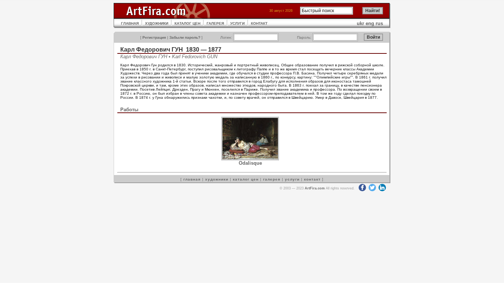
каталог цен (246, 179)
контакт (312, 179)
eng (370, 23)
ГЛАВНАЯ (130, 23)
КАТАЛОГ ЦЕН (187, 23)
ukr (360, 23)
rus (379, 23)
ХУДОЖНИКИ (156, 23)
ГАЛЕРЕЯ (215, 23)
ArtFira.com (315, 188)
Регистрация (154, 37)
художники (216, 179)
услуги (292, 179)
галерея (271, 179)
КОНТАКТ (259, 23)
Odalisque (250, 163)
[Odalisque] (250, 158)
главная (192, 179)
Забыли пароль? (184, 37)
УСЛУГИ (237, 23)
